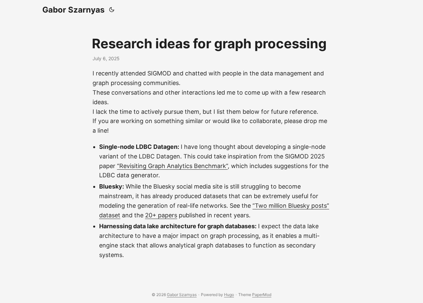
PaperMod (261, 294)
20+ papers (161, 215)
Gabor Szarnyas (73, 10)
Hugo (229, 294)
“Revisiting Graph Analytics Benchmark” (172, 165)
